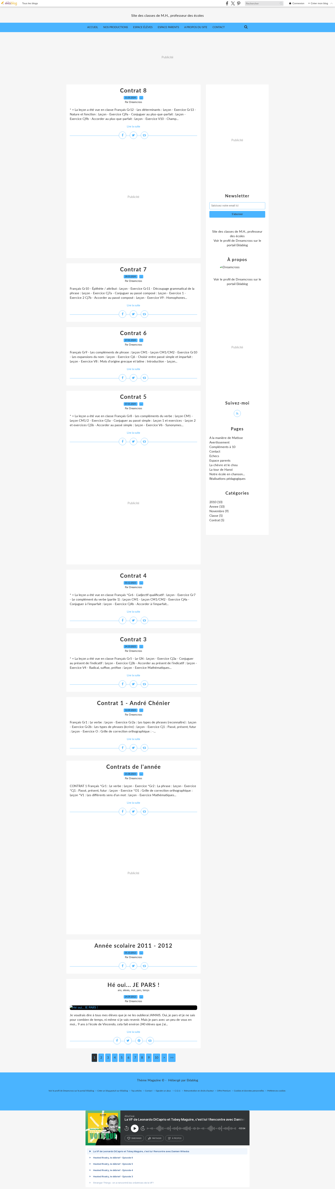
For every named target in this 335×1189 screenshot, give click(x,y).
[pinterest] (238, 3)
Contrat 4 (133, 576)
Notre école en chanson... (227, 474)
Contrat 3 (133, 639)
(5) (216, 515)
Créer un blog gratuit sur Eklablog (112, 1091)
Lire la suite (133, 126)
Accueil (92, 27)
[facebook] (227, 3)
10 (156, 1057)
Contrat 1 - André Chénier (133, 703)
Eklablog (192, 1080)
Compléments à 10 (222, 447)
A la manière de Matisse (226, 438)
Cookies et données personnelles (249, 1091)
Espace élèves (142, 27)
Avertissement (219, 442)
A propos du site (195, 27)
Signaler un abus (163, 1091)
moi (133, 990)
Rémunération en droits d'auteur (199, 1091)
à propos (176, 1138)
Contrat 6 (133, 333)
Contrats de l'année (133, 767)
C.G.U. (178, 1091)
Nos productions (115, 27)
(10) (215, 502)
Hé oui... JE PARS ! (133, 985)
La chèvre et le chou (223, 465)
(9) (219, 511)
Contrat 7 (133, 269)
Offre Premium (224, 1091)
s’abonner (136, 1138)
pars (139, 990)
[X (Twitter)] (233, 3)
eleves (126, 990)
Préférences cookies (276, 1091)
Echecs (214, 456)
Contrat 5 (133, 397)
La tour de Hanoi (221, 469)
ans (119, 990)
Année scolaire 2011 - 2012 (133, 946)
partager (156, 1138)
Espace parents (168, 27)
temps (146, 990)
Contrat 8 (133, 91)
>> (172, 1057)
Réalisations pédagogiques (227, 478)
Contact (219, 27)
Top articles (136, 1091)
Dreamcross (244, 240)
